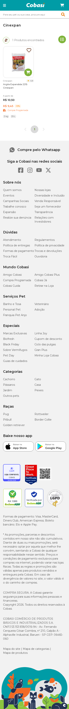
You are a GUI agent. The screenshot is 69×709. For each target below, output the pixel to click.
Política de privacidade (49, 245)
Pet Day (8, 355)
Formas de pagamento (18, 251)
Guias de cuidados (15, 361)
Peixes (38, 390)
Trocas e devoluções (48, 251)
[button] (4, 5)
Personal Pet (12, 309)
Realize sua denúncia (17, 217)
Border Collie (43, 419)
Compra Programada (17, 280)
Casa (37, 384)
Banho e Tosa (12, 304)
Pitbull (7, 419)
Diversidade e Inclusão (49, 195)
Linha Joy (40, 333)
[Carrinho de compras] (62, 5)
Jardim (7, 390)
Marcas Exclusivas (15, 333)
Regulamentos (44, 240)
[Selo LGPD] (55, 507)
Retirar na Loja (44, 285)
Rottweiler (41, 414)
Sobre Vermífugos (15, 350)
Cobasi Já (40, 280)
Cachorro (9, 379)
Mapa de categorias (36, 649)
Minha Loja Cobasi (46, 355)
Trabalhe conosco (14, 206)
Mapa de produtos (15, 653)
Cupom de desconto (48, 339)
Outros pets (11, 396)
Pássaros (9, 384)
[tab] (6, 40)
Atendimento (12, 240)
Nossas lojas (42, 190)
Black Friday (11, 344)
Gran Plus (40, 350)
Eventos (8, 195)
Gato (37, 379)
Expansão (9, 212)
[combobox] (34, 14)
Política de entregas (16, 245)
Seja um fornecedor (47, 206)
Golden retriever (14, 425)
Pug (6, 414)
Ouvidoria (40, 256)
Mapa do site (11, 649)
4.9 (31, 81)
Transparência (43, 212)
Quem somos (12, 190)
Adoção (39, 309)
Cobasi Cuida (11, 285)
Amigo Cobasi (12, 274)
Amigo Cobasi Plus (47, 274)
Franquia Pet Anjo (15, 315)
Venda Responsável (47, 201)
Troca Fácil (10, 256)
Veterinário (41, 304)
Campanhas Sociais (16, 201)
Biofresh (8, 339)
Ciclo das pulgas (45, 344)
